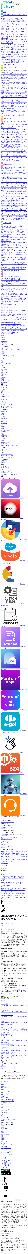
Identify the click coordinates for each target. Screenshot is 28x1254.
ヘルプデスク (4, 1094)
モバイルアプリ (5, 1143)
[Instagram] (5, 1193)
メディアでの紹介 (6, 1091)
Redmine (3, 1138)
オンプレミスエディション (8, 1119)
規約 (5, 1158)
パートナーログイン (6, 1154)
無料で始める (4, 863)
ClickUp (3, 1127)
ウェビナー (4, 1096)
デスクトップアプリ (6, 1144)
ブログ (2, 897)
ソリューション (5, 1109)
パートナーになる (6, 1152)
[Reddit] (6, 1197)
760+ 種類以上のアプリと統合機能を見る (12, 816)
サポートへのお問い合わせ (8, 1099)
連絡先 (2, 1089)
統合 (2, 476)
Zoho (2, 1129)
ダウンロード (4, 1120)
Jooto (2, 1135)
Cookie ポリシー (5, 1238)
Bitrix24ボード (4, 1037)
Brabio (2, 1132)
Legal (5, 1157)
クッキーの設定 (21, 1249)
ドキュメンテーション (7, 1122)
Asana (2, 1125)
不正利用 (6, 1165)
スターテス (4, 1102)
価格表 (2, 335)
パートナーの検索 (6, 1151)
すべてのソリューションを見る (9, 474)
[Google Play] (6, 1174)
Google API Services (6, 1148)
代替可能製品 (4, 1112)
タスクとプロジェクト (7, 923)
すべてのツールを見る (7, 334)
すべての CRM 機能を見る (8, 64)
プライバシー (7, 1160)
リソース (3, 1115)
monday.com (4, 1128)
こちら (5, 1244)
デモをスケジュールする (7, 1101)
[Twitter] (6, 1184)
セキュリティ (7, 1163)
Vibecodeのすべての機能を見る (9, 332)
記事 (2, 1107)
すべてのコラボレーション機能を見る (11, 161)
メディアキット (5, 1087)
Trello (2, 1131)
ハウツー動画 (4, 1097)
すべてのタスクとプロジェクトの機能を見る (13, 115)
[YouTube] (6, 1188)
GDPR (5, 1162)
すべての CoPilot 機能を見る (8, 304)
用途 (2, 1114)
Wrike (2, 1137)
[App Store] (5, 1171)
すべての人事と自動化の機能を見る (11, 270)
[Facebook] (5, 1180)
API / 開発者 (4, 1146)
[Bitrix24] (7, 2)
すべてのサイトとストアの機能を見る (11, 220)
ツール (2, 1084)
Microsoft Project (5, 1134)
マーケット (4, 1141)
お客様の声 (4, 1111)
